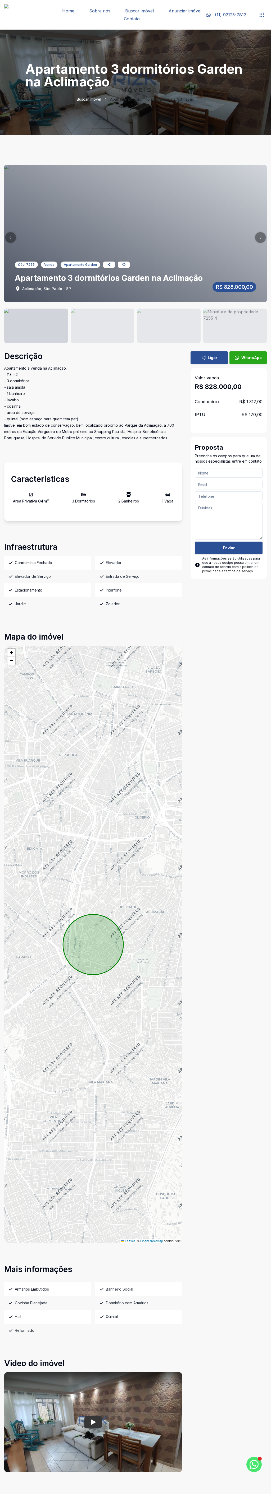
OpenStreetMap (151, 1241)
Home (68, 10)
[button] (10, 237)
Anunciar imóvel (185, 10)
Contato (132, 18)
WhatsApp (251, 357)
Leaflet (129, 1241)
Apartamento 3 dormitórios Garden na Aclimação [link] (152, 99)
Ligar (212, 357)
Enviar (229, 548)
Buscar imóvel (139, 10)
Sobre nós (99, 10)
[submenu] (262, 14)
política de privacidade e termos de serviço (230, 569)
